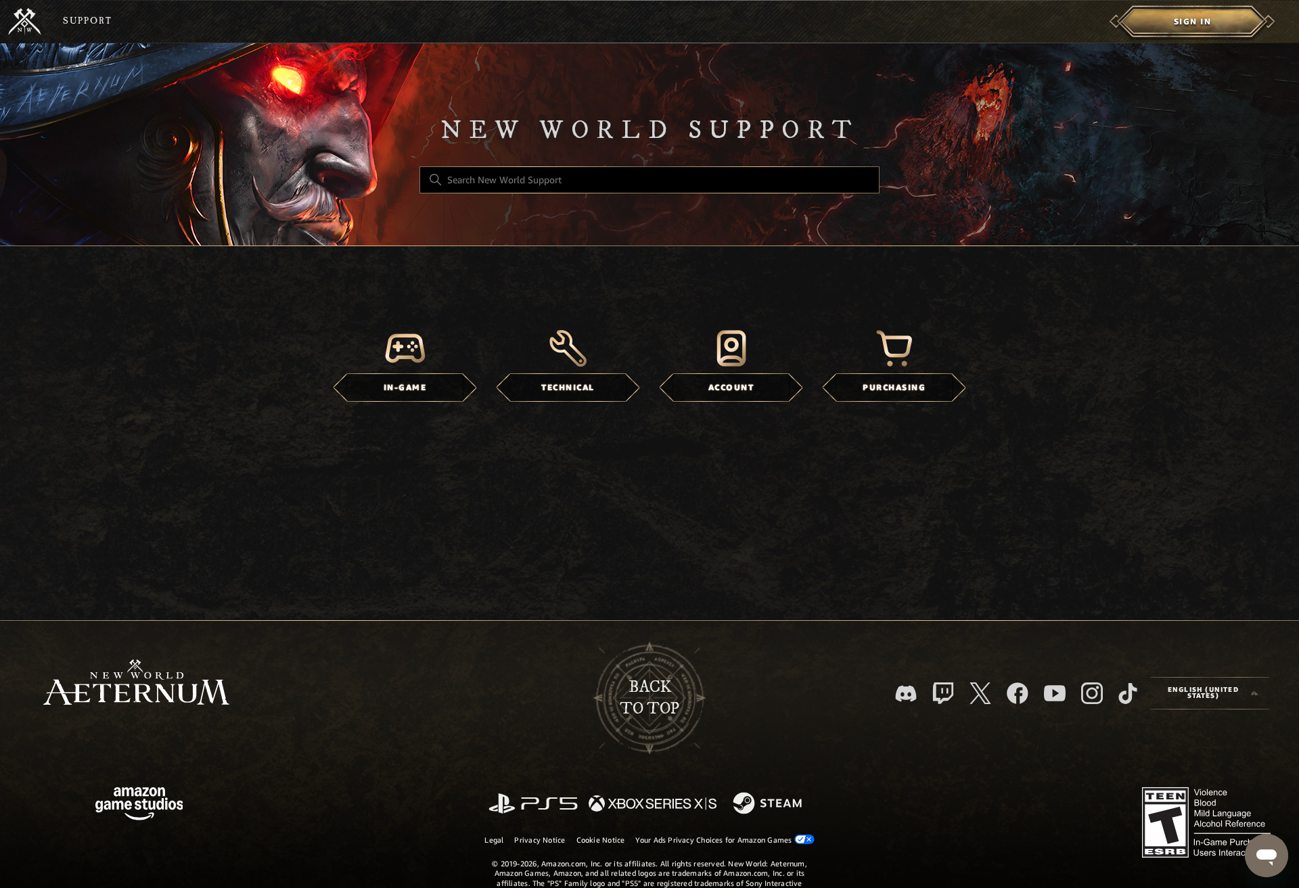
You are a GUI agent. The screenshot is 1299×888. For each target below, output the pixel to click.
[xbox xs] (652, 804)
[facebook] (1017, 693)
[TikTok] (1127, 693)
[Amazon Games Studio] (139, 805)
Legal (493, 840)
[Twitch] (943, 693)
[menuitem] (1192, 21)
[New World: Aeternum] (24, 21)
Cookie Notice (600, 840)
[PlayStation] (533, 804)
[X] (980, 693)
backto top (649, 698)
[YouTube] (1055, 693)
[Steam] (769, 804)
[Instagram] (1092, 693)
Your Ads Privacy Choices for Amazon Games (714, 840)
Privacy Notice (539, 840)
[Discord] (906, 693)
